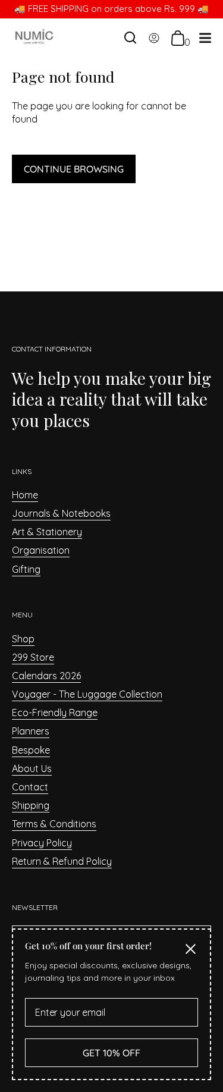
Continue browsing (74, 169)
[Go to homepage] (34, 38)
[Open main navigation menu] (205, 39)
